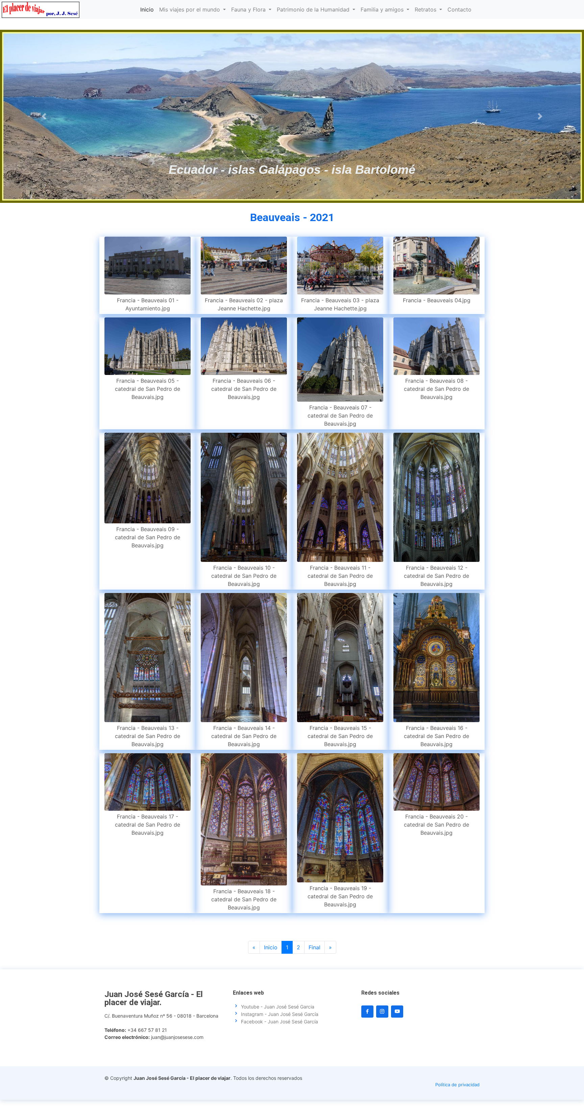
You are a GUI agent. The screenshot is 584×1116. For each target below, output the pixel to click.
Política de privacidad (457, 1084)
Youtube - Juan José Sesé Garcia (277, 1006)
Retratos (426, 9)
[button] (44, 116)
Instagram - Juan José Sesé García (279, 1014)
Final (314, 947)
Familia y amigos (383, 9)
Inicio (147, 9)
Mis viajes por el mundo (190, 9)
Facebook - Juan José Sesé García (279, 1021)
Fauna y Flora (249, 9)
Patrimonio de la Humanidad (314, 9)
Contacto (459, 9)
